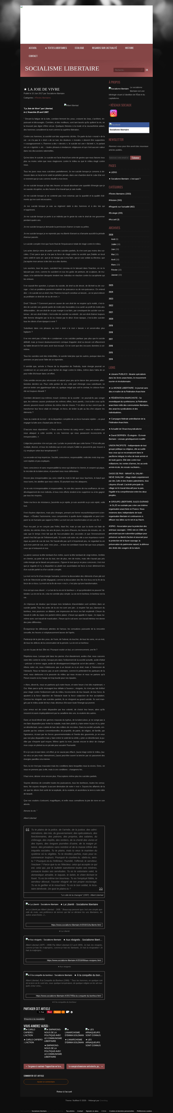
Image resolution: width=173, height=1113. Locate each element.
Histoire (129, 48)
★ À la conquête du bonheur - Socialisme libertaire (88, 975)
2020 (111, 318)
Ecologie (79, 48)
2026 (111, 234)
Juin (113, 249)
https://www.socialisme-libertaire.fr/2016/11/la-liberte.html (76, 925)
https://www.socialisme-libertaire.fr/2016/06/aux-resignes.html (74, 960)
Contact (33, 56)
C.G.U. (104, 1111)
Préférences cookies (144, 1111)
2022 (111, 305)
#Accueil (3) (114, 219)
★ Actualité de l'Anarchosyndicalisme (125, 429)
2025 (111, 285)
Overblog (104, 1101)
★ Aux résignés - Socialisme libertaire (83, 939)
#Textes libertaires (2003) (120, 194)
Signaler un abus (92, 1111)
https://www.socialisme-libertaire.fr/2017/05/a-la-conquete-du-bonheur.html (68, 996)
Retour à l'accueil (64, 1091)
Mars (113, 264)
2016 (111, 345)
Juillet (113, 244)
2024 (111, 291)
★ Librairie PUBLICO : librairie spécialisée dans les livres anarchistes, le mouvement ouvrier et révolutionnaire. (127, 378)
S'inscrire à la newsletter (34, 1019)
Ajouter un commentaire (46, 1082)
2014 (111, 358)
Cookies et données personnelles (121, 1111)
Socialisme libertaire (62, 68)
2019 (111, 325)
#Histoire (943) (115, 200)
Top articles (70, 1111)
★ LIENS (113, 172)
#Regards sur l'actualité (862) (122, 207)
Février (114, 270)
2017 (111, 338)
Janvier (114, 275)
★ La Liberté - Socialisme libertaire (79, 904)
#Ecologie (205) (116, 213)
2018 (111, 332)
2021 (111, 312)
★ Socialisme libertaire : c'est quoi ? (124, 179)
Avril (113, 259)
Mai (112, 254)
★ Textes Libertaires (56, 48)
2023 (111, 298)
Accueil (33, 48)
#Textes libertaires (43, 98)
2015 (111, 352)
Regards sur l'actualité (104, 48)
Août (113, 239)
